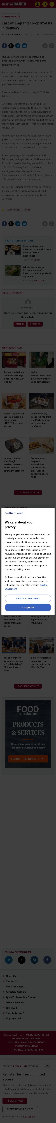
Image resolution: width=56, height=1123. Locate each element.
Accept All (28, 607)
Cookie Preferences (28, 598)
